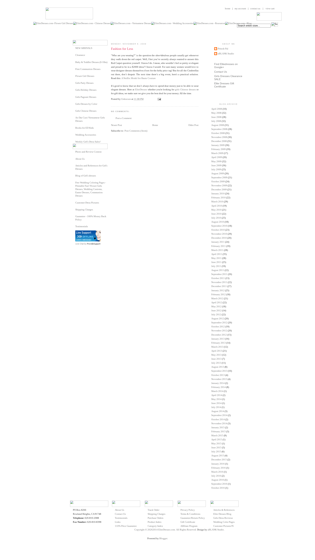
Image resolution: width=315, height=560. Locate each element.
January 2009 (218, 145)
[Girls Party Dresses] (74, 82)
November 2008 (219, 137)
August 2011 (217, 270)
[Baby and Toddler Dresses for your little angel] (74, 62)
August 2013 (217, 366)
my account (240, 8)
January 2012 (218, 290)
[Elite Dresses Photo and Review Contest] (74, 151)
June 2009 (216, 165)
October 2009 (218, 181)
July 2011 (216, 266)
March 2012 (217, 298)
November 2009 (219, 185)
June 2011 (216, 262)
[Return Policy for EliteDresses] (74, 216)
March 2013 (217, 346)
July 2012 (216, 314)
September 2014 (219, 415)
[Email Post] (159, 99)
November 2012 (219, 330)
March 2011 (217, 250)
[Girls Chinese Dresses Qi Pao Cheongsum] (74, 110)
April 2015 (216, 439)
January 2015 (218, 427)
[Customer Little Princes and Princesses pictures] (74, 202)
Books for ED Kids (84, 127)
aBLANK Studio (226, 53)
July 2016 (216, 475)
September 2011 (219, 274)
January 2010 (218, 193)
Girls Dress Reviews (223, 518)
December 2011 (219, 286)
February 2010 (218, 197)
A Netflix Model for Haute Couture (138, 78)
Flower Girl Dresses (84, 76)
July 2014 (216, 407)
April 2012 (216, 302)
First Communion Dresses (87, 69)
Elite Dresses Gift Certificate (224, 85)
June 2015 (216, 447)
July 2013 (216, 362)
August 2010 (217, 221)
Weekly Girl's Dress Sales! (88, 141)
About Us (80, 158)
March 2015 (217, 435)
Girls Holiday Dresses (85, 89)
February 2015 (218, 431)
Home (155, 125)
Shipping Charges (84, 209)
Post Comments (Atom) (136, 130)
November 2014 (219, 423)
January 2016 (218, 463)
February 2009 (218, 149)
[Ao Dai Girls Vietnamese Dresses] (74, 117)
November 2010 (219, 233)
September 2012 (219, 322)
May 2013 (216, 354)
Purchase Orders (155, 518)
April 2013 (216, 350)
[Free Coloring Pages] (74, 182)
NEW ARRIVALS (83, 48)
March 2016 (217, 471)
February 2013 (218, 342)
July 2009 (216, 169)
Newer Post (116, 125)
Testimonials (81, 226)
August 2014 (217, 411)
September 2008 (219, 129)
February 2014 (218, 387)
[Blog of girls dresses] (74, 175)
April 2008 (216, 108)
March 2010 (217, 201)
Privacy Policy (187, 510)
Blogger (163, 538)
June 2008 (216, 117)
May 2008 (216, 112)
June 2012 (216, 310)
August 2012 (217, 318)
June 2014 (216, 403)
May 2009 (216, 161)
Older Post (193, 125)
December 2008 (219, 141)
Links (117, 522)
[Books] (74, 127)
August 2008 (217, 125)
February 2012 (218, 294)
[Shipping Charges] (74, 209)
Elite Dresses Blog (222, 514)
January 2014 (218, 383)
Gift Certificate (187, 522)
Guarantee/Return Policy (192, 518)
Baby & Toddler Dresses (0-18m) (91, 62)
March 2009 (217, 153)
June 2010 (216, 213)
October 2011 (218, 278)
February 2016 (218, 467)
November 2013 (219, 379)
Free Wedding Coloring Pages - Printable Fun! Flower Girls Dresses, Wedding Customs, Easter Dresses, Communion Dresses (90, 189)
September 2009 (219, 177)
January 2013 (218, 338)
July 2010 (216, 217)
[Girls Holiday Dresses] (74, 89)
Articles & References (224, 510)
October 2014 (218, 419)
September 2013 (219, 371)
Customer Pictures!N (223, 526)
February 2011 (218, 246)
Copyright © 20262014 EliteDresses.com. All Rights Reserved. (165, 529)
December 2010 (219, 237)
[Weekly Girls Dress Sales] (74, 141)
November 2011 (219, 282)
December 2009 (219, 189)
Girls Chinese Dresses (85, 110)
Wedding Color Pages (224, 522)
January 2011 (218, 241)
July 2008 (216, 121)
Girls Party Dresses (84, 83)
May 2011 (216, 258)
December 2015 (219, 459)
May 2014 (216, 399)
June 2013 (216, 358)
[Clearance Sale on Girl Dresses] (74, 54)
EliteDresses (141, 89)
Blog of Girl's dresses (85, 175)
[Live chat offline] (88, 240)
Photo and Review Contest (88, 151)
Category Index (155, 526)
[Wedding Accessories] (74, 134)
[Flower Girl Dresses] (74, 75)
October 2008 (218, 133)
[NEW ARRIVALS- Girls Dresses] (74, 48)
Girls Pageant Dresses (85, 97)
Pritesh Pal (223, 48)
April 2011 (216, 254)
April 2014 (216, 395)
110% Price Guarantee (126, 526)
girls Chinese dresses (185, 89)
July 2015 (216, 451)
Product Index (155, 522)
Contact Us (220, 71)
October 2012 (218, 326)
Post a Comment (124, 118)
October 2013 (218, 375)
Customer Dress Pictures (87, 202)
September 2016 (219, 483)
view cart (270, 8)
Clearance (80, 55)
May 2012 (216, 306)
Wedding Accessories (85, 134)
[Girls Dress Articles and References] (74, 165)
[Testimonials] (74, 226)
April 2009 (216, 157)
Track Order (153, 510)
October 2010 (218, 229)
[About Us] (74, 158)
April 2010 (216, 205)
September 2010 (219, 225)
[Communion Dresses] (74, 69)
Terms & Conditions (190, 514)
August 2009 (217, 173)
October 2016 (218, 487)
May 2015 (216, 443)
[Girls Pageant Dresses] (74, 96)
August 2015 (217, 455)
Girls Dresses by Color (86, 104)
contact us (255, 8)
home (227, 8)
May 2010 (216, 209)
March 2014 (217, 391)
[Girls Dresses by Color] (74, 103)
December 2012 (219, 334)
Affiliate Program (188, 526)
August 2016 (217, 479)
